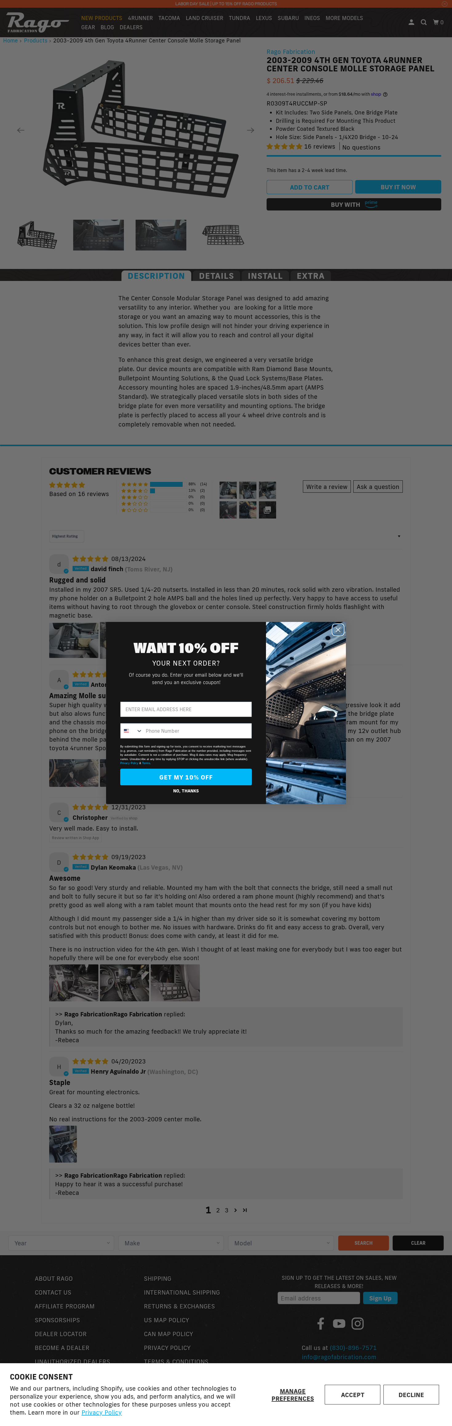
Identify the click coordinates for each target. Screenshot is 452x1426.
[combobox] (132, 730)
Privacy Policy (101, 1412)
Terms (146, 763)
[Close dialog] (338, 629)
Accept (352, 1395)
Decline (411, 1395)
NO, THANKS (186, 791)
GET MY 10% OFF (186, 777)
